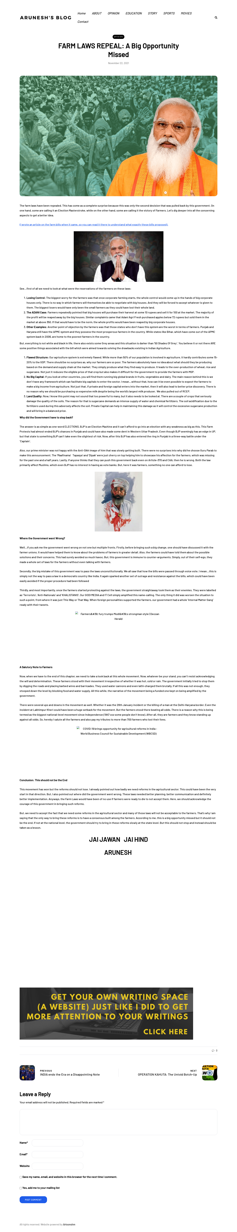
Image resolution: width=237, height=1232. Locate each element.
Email (23, 1154)
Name (24, 1142)
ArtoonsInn (69, 1224)
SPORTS (169, 13)
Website (25, 1165)
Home (81, 13)
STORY (152, 13)
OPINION (113, 13)
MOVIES (186, 13)
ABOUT (96, 13)
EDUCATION (133, 13)
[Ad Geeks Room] (106, 1013)
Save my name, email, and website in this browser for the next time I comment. (69, 1176)
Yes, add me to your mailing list (41, 1187)
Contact (82, 21)
